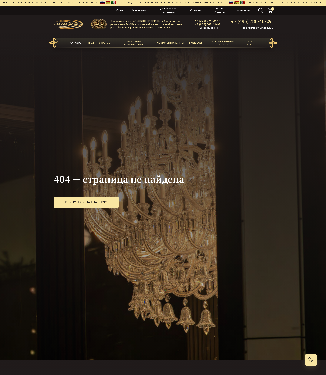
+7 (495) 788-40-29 (251, 21)
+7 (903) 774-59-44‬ (207, 20)
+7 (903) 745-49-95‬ (207, 24)
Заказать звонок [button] (209, 27)
